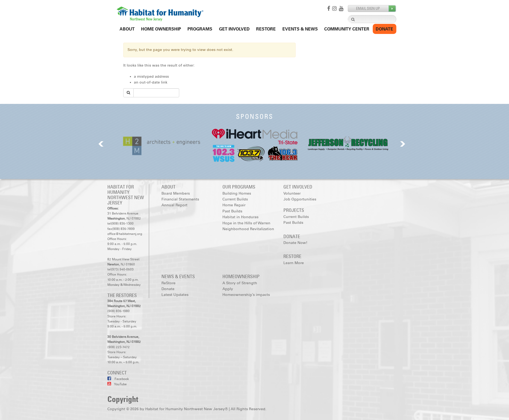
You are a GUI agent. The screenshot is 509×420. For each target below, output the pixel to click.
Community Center (346, 29)
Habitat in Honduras (240, 217)
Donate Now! (295, 242)
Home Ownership (161, 29)
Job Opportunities (299, 199)
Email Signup (372, 8)
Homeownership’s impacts (246, 294)
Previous (101, 144)
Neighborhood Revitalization (248, 229)
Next (402, 144)
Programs (199, 29)
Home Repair (233, 205)
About (127, 29)
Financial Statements (180, 199)
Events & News (300, 29)
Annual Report (174, 205)
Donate (384, 29)
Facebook (121, 379)
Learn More (293, 263)
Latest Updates (174, 294)
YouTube (120, 384)
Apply (227, 289)
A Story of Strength (239, 283)
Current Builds (235, 199)
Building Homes (236, 193)
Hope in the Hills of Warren (246, 223)
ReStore (266, 29)
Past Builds (232, 211)
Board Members (175, 193)
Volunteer (292, 193)
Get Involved (234, 29)
